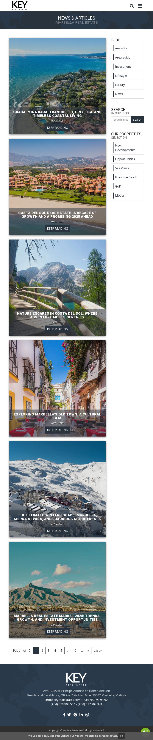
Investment (123, 66)
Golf (118, 186)
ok (121, 735)
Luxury (120, 85)
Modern (120, 195)
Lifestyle (121, 76)
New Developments (125, 147)
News (119, 94)
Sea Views (122, 168)
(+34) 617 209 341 (90, 704)
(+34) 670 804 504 (63, 704)
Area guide (122, 57)
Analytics (121, 48)
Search (137, 119)
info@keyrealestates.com (62, 700)
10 (74, 650)
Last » (98, 650)
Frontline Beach (126, 177)
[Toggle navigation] (140, 6)
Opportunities (125, 159)
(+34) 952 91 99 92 (95, 700)
